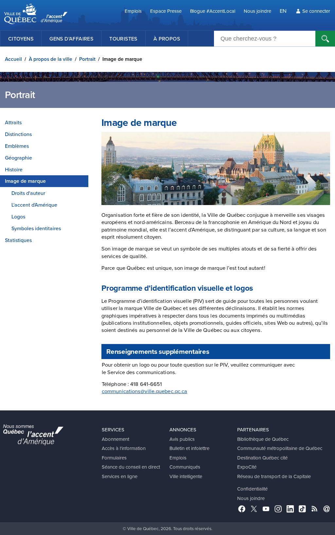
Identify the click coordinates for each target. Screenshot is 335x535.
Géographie (18, 157)
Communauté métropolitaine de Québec (279, 448)
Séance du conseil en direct (131, 466)
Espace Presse (166, 11)
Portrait (87, 59)
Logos (18, 216)
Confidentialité (252, 488)
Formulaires (114, 457)
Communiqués (184, 466)
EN (283, 10)
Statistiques (18, 240)
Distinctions (18, 134)
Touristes (123, 38)
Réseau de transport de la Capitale (274, 476)
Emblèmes (17, 145)
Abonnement (115, 439)
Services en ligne (119, 476)
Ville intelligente (185, 476)
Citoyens (20, 38)
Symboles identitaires (36, 228)
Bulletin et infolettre (189, 448)
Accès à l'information (124, 448)
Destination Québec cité (262, 457)
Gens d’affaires (71, 38)
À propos (166, 38)
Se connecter (316, 11)
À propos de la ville (50, 59)
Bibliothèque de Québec (263, 439)
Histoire (14, 169)
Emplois (133, 11)
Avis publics (182, 439)
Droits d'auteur (28, 193)
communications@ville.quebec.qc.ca (144, 391)
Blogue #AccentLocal (212, 11)
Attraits (13, 122)
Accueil (13, 59)
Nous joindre (257, 11)
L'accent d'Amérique (34, 204)
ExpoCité (246, 466)
